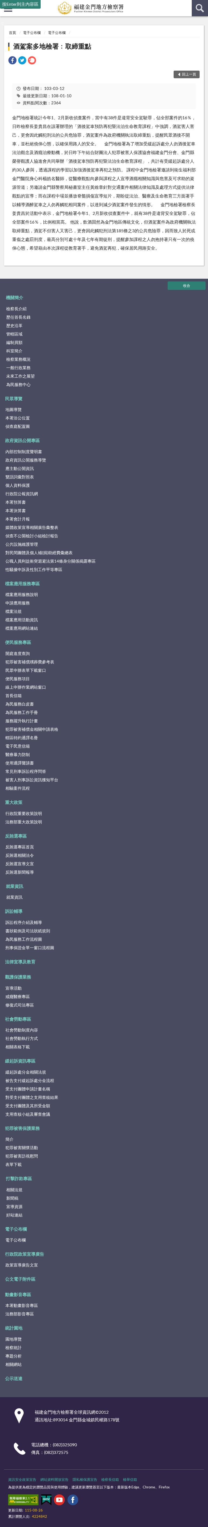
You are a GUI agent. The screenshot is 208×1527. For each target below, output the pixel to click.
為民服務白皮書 (19, 704)
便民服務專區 (18, 642)
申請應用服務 (17, 603)
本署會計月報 (17, 519)
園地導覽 (13, 1339)
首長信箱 (13, 696)
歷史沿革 (14, 326)
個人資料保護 (17, 486)
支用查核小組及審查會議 (27, 1114)
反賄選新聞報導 (19, 872)
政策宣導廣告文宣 (21, 1265)
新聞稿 (12, 1198)
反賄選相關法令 (19, 856)
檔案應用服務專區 (22, 584)
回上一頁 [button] (189, 74)
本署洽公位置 (17, 418)
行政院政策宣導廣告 (24, 1254)
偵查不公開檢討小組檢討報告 (31, 536)
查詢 (200, 8)
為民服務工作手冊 (21, 713)
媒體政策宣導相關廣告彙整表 (31, 528)
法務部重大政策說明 (23, 822)
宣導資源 (14, 1207)
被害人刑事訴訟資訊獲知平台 (31, 780)
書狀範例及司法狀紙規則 (27, 931)
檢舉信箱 (130, 1480)
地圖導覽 (13, 410)
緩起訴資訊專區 (20, 1061)
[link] (12, 61)
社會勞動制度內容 (21, 1030)
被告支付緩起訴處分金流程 (29, 1081)
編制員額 (14, 343)
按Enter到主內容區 (20, 4)
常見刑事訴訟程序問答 (25, 772)
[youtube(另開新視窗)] (59, 1500)
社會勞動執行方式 (21, 1039)
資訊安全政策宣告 (22, 1480)
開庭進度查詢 (17, 654)
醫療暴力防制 (17, 755)
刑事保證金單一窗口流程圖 (29, 948)
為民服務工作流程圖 (23, 939)
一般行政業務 (18, 368)
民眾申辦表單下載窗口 (25, 671)
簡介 (9, 1139)
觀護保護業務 (18, 977)
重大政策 (13, 802)
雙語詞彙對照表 (19, 477)
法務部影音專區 (19, 1314)
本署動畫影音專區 (21, 1306)
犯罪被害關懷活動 (21, 1148)
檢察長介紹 (16, 309)
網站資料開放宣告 (54, 1480)
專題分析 (13, 1356)
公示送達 (13, 1379)
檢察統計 (13, 1348)
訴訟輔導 (13, 911)
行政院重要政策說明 (23, 814)
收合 (186, 286)
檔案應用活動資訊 (21, 620)
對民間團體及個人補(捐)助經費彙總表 (39, 553)
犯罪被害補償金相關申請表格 (31, 730)
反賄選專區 (16, 836)
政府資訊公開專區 (22, 440)
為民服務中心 (18, 385)
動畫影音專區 (18, 1295)
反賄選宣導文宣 (19, 864)
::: (2, 23)
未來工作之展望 (20, 376)
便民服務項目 (17, 679)
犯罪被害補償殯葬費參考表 (29, 662)
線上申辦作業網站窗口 (25, 687)
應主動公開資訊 (19, 469)
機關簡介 (14, 298)
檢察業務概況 (18, 360)
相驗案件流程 (17, 788)
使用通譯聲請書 (19, 763)
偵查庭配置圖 (17, 427)
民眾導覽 (13, 399)
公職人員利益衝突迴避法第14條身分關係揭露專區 (50, 561)
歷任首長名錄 (18, 317)
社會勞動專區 (18, 1019)
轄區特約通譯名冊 (21, 738)
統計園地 (13, 1328)
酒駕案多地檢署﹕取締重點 (52, 46)
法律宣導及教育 (20, 962)
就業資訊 (14, 886)
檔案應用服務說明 (21, 595)
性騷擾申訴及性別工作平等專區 (33, 570)
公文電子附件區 (20, 1279)
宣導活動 (13, 988)
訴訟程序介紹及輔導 (23, 923)
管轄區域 (14, 334)
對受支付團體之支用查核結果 (31, 1098)
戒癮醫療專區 (17, 997)
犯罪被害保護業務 (22, 1128)
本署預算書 (15, 502)
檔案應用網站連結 (21, 628)
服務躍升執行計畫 (21, 721)
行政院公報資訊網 (21, 494)
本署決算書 (15, 511)
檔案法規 (13, 612)
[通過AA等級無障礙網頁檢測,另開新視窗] (23, 1500)
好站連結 (14, 1215)
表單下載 (13, 1165)
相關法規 (14, 1190)
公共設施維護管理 (21, 545)
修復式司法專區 (19, 1005)
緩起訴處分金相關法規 (25, 1072)
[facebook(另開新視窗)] (72, 1500)
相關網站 (13, 1365)
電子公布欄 (32, 33)
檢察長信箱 (110, 1480)
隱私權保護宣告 (85, 1480)
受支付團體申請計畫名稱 (27, 1089)
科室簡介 (14, 351)
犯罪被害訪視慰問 (21, 1156)
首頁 (12, 33)
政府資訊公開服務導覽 (25, 460)
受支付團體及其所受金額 (27, 1106)
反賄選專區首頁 (19, 847)
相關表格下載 (17, 1047)
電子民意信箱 (17, 746)
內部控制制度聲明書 (23, 452)
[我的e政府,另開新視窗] (46, 1500)
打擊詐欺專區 (19, 1179)
